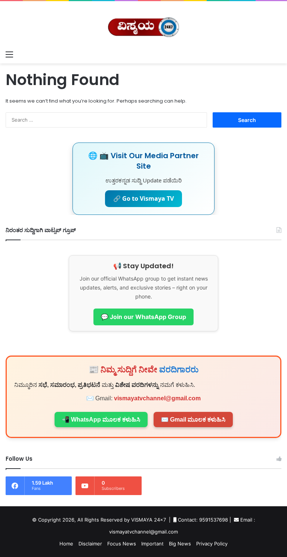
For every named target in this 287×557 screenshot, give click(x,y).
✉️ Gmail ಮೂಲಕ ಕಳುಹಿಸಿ (193, 419)
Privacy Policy (212, 544)
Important (152, 544)
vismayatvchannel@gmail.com (157, 398)
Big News (180, 544)
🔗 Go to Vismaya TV (143, 198)
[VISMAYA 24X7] (143, 23)
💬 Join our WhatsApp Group (143, 316)
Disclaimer (90, 544)
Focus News (121, 544)
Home (66, 544)
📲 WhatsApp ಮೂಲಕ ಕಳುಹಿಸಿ (101, 419)
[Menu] (9, 54)
